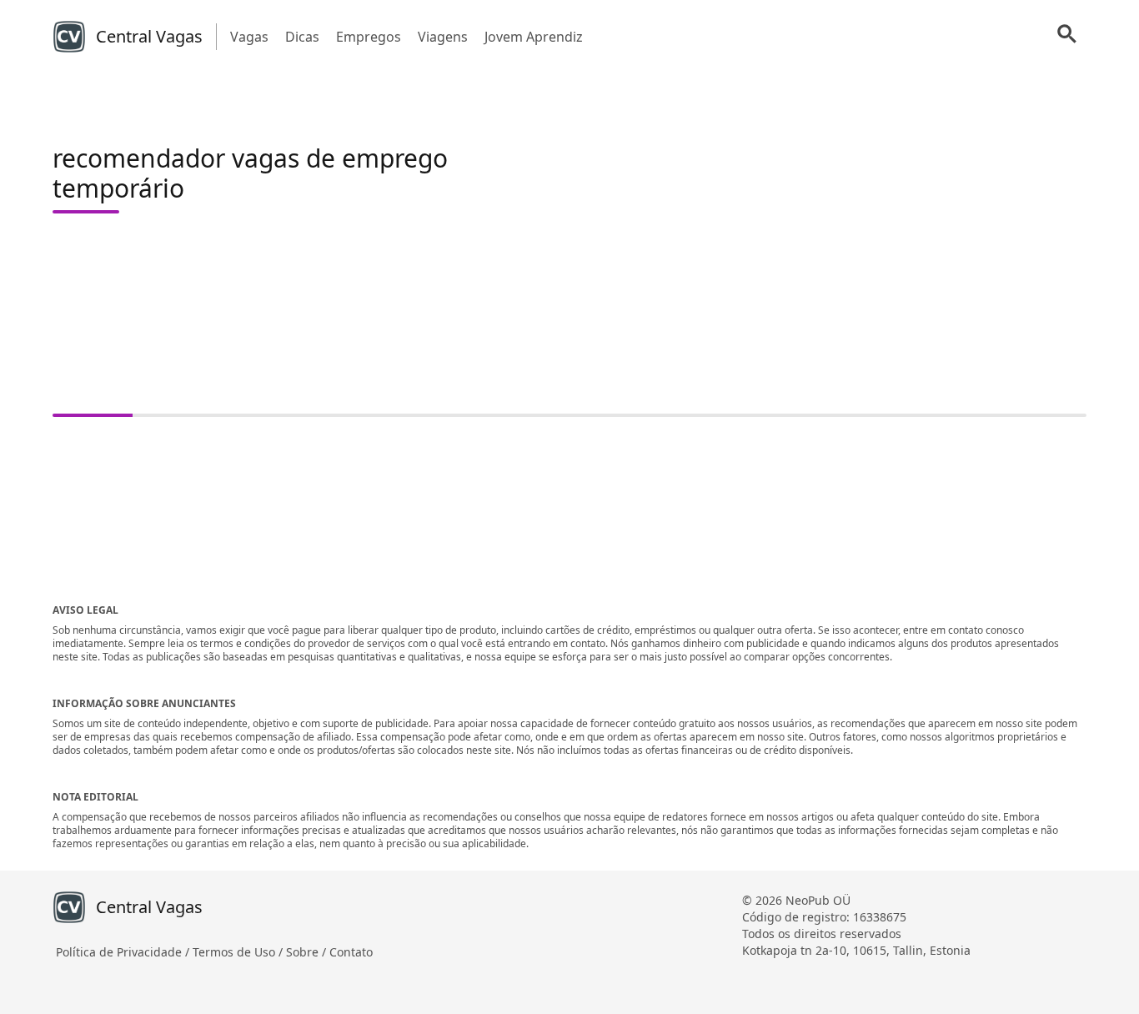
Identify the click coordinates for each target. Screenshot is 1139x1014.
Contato (351, 952)
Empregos (368, 37)
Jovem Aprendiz (533, 37)
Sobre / (307, 952)
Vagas (249, 37)
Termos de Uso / (239, 952)
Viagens (443, 37)
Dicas (302, 37)
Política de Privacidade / (124, 952)
